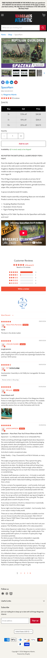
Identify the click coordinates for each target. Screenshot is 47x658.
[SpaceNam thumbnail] (6, 73)
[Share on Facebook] (3, 82)
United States (22, 631)
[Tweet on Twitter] (7, 82)
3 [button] (24, 573)
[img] (6, 322)
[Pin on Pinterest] (16, 82)
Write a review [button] (23, 289)
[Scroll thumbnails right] (44, 73)
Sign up (35, 620)
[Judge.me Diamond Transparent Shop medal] (22, 302)
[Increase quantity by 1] (21, 136)
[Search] (43, 27)
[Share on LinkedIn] (11, 82)
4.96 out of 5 (29, 265)
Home (3, 35)
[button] (6, 98)
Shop (10, 35)
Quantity (4, 131)
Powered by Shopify (23, 654)
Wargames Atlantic (10, 95)
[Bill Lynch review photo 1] (6, 413)
